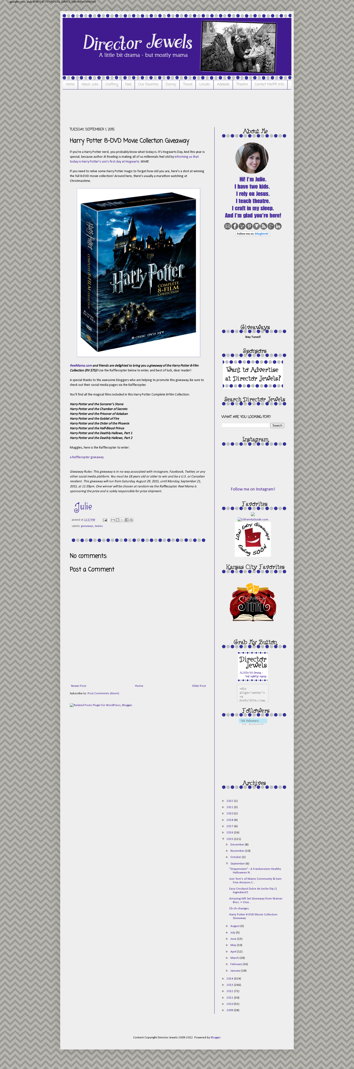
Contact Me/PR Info (269, 84)
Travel (187, 84)
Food (128, 84)
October (236, 857)
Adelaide (223, 84)
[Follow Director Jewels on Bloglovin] (253, 235)
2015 (230, 839)
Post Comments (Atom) (103, 693)
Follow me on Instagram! (253, 489)
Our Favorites (148, 84)
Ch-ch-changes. (239, 908)
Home (70, 84)
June (233, 938)
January (235, 970)
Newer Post (78, 686)
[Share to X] (122, 519)
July (233, 932)
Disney (171, 84)
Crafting (111, 84)
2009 (230, 1010)
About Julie (90, 84)
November (237, 850)
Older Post (199, 686)
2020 (230, 813)
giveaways (87, 526)
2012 (230, 991)
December (237, 844)
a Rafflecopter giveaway (87, 457)
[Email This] (113, 519)
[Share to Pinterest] (131, 519)
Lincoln (204, 84)
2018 (230, 820)
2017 (230, 826)
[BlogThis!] (117, 519)
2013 (230, 985)
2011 (230, 997)
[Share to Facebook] (126, 519)
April (233, 951)
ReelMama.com (81, 366)
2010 (230, 1004)
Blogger (215, 1037)
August (235, 926)
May (233, 945)
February (236, 964)
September (238, 863)
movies (99, 526)
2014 (230, 978)
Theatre (242, 84)
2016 (230, 832)
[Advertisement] (157, 107)
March (235, 958)
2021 (230, 807)
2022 (230, 801)
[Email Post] (104, 519)
